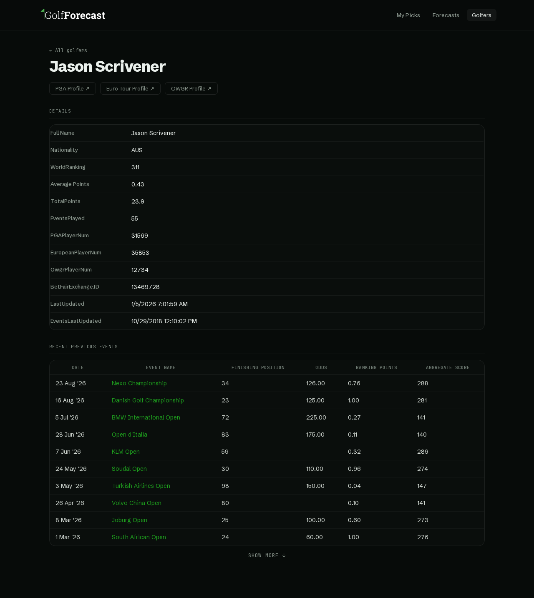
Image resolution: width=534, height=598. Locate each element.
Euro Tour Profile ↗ (130, 88)
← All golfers (68, 50)
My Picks (408, 15)
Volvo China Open (136, 503)
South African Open (139, 537)
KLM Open (126, 451)
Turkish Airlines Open (141, 486)
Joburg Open (129, 520)
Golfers (481, 15)
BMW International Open (146, 417)
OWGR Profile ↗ (191, 88)
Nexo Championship (139, 383)
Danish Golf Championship (148, 400)
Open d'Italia (129, 434)
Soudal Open (129, 468)
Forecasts (446, 15)
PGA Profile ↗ (72, 88)
